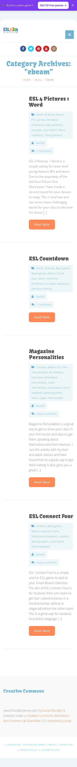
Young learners (53, 135)
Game (41, 278)
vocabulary (37, 135)
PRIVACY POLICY (29, 750)
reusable (36, 130)
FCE (33, 120)
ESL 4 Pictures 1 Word (49, 102)
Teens (61, 130)
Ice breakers (56, 372)
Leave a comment (46, 414)
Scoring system (40, 541)
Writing (47, 289)
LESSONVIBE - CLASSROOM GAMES (26, 744)
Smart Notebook (40, 546)
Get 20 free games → (53, 5)
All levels (49, 114)
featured (46, 531)
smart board (50, 130)
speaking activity (53, 393)
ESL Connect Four (51, 516)
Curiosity (41, 367)
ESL (59, 367)
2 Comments (43, 151)
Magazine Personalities (46, 354)
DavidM (40, 143)
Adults (39, 114)
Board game (63, 268)
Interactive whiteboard (44, 377)
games (41, 120)
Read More (42, 224)
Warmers (36, 289)
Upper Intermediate (51, 398)
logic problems (54, 125)
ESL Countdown (49, 258)
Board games (38, 273)
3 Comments (43, 304)
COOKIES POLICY (50, 750)
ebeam (60, 114)
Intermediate (39, 382)
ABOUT (52, 744)
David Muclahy (52, 710)
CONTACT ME (66, 744)
